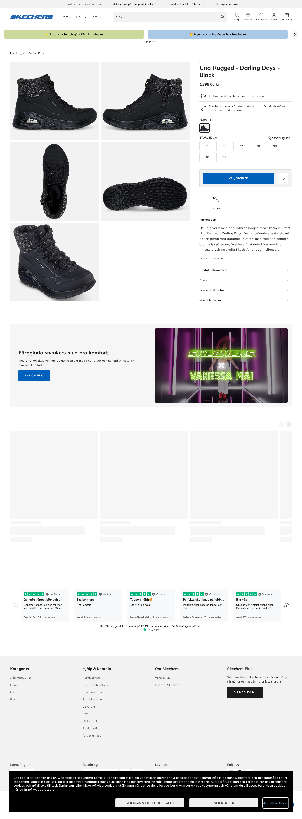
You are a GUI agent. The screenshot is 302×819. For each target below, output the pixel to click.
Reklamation (91, 728)
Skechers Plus (93, 692)
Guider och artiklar (96, 685)
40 (207, 157)
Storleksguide (92, 699)
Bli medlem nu (256, 96)
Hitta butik (90, 721)
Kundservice (91, 677)
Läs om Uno (34, 375)
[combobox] (170, 17)
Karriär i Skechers (167, 685)
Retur (87, 714)
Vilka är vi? (162, 677)
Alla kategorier (20, 677)
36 (224, 146)
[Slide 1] (147, 42)
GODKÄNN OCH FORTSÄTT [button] (150, 802)
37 (241, 146)
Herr (79, 17)
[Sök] (222, 16)
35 (207, 146)
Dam (65, 17)
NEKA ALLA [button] (223, 802)
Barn (94, 17)
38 (258, 146)
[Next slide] (295, 34)
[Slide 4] (155, 41)
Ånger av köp (92, 735)
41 (224, 157)
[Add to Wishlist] (282, 178)
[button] (286, 17)
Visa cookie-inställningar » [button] (276, 803)
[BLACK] (204, 128)
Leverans (89, 706)
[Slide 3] (152, 41)
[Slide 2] (150, 42)
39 (275, 146)
